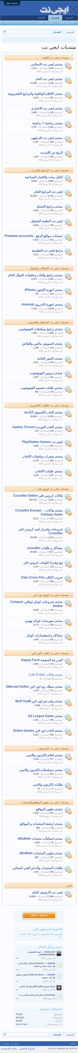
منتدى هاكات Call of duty (46, 674)
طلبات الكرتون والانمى (48, 784)
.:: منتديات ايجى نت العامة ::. (55, 57)
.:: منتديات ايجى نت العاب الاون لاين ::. (50, 653)
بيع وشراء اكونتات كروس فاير (43, 562)
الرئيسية (69, 17)
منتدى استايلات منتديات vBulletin (40, 838)
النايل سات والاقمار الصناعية (44, 177)
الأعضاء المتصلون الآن (47, 929)
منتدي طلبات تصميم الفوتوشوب (41, 388)
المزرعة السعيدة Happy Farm (42, 660)
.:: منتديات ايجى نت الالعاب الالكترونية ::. (49, 405)
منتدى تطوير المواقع (49, 809)
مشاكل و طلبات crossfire (45, 548)
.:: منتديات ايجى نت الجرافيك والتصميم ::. (48, 322)
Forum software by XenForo (62, 1048)
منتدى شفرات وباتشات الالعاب (42, 456)
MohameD (50, 952)
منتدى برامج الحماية (50, 206)
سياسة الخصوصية (9, 1048)
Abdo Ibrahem (36, 974)
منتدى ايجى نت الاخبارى (47, 108)
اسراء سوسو (49, 986)
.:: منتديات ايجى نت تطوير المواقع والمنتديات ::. (45, 802)
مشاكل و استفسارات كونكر (44, 635)
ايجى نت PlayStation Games (42, 442)
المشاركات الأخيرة (46, 23)
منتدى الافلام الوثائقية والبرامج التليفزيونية (35, 93)
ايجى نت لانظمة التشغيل (47, 221)
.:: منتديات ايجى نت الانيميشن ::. (53, 748)
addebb (51, 963)
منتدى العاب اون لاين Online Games (38, 730)
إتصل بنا (15, 1043)
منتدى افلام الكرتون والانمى (44, 755)
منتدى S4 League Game (45, 716)
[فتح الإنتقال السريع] (4, 32)
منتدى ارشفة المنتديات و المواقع (41, 823)
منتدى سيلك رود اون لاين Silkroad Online (34, 686)
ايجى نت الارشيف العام (47, 892)
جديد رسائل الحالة (50, 946)
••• (17, 958)
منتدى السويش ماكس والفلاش (42, 343)
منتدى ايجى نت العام (49, 79)
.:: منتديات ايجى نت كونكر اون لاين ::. (51, 594)
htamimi (39, 963)
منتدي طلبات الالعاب (49, 471)
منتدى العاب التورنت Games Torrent (37, 427)
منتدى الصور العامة (50, 358)
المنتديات (55, 18)
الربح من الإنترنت (51, 152)
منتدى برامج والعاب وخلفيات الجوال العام (35, 275)
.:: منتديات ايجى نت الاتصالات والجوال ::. (49, 268)
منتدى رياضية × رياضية (47, 123)
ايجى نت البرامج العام (48, 191)
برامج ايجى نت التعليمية (47, 250)
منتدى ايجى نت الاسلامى (46, 64)
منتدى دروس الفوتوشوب (46, 373)
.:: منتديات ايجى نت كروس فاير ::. (53, 488)
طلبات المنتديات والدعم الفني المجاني (38, 868)
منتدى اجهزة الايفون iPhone (44, 290)
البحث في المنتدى (66, 23)
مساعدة (6, 1043)
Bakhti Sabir (22, 1024)
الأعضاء (41, 17)
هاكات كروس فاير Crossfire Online (38, 495)
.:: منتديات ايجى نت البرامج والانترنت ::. (50, 170)
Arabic (73, 1043)
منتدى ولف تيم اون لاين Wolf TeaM (39, 701)
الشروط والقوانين (27, 1048)
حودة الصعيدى (34, 952)
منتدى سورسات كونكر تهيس (44, 620)
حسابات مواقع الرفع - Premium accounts (34, 236)
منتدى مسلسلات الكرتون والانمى (41, 770)
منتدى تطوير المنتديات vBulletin (41, 853)
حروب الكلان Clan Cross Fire (42, 577)
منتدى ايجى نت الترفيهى (47, 138)
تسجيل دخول (12, 3)
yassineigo (49, 995)
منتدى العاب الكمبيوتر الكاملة (43, 412)
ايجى (69, 885)
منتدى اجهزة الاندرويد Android (42, 304)
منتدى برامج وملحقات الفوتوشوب (40, 329)
